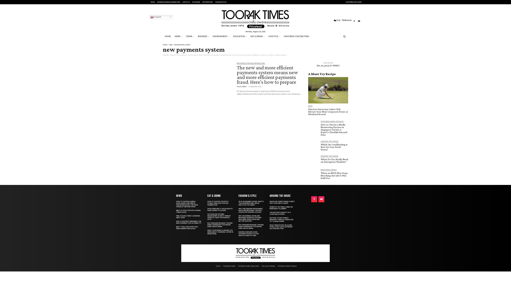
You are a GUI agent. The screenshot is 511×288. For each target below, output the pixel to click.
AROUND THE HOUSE (329, 141)
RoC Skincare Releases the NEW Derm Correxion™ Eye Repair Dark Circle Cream (219, 224)
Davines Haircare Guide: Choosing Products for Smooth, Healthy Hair (248, 233)
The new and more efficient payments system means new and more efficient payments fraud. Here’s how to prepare (267, 75)
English (157, 17)
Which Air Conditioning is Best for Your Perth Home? (334, 147)
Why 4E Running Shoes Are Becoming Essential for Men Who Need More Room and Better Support (249, 218)
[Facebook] (354, 21)
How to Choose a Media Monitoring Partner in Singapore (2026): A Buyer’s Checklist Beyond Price (334, 129)
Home (165, 45)
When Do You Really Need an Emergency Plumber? (334, 160)
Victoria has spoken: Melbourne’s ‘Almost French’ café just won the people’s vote (219, 216)
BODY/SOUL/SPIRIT (329, 170)
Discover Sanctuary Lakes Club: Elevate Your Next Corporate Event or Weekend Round (328, 112)
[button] (344, 36)
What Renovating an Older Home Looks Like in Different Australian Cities (281, 226)
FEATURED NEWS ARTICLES (332, 121)
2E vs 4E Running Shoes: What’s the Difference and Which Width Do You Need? (251, 203)
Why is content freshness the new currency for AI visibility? (188, 222)
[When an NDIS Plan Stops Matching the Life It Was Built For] (313, 174)
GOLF (310, 106)
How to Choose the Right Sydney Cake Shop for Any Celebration (218, 203)
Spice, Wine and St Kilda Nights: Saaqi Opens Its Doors (220, 209)
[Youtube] (359, 21)
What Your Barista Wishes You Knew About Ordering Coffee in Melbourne (220, 232)
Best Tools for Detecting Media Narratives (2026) (187, 227)
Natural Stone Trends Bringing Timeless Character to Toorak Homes (281, 219)
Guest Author (242, 86)
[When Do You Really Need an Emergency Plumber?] (313, 160)
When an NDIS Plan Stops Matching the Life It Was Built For (334, 175)
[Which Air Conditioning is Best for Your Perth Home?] (313, 145)
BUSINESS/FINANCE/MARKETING (251, 63)
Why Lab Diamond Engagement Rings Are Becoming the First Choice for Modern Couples (250, 210)
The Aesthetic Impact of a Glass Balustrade (280, 213)
